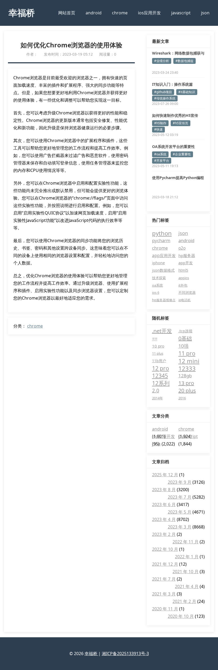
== (154, 338)
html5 (183, 270)
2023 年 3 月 (179, 527)
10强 (183, 346)
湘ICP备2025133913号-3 (125, 653)
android (94, 13)
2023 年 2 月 (164, 534)
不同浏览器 (187, 292)
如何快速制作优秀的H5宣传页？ (175, 115)
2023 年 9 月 (179, 482)
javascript (181, 13)
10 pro (158, 346)
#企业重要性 (182, 154)
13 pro (186, 383)
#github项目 (163, 92)
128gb (185, 376)
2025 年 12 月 (165, 475)
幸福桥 (22, 13)
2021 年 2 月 (184, 601)
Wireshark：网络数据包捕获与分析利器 (178, 53)
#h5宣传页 (180, 123)
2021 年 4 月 (187, 586)
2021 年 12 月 (165, 564)
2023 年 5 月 (179, 512)
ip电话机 (184, 300)
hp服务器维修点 (163, 300)
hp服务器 (186, 255)
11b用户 (159, 360)
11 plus (157, 353)
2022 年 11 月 (186, 542)
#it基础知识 (186, 92)
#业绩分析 (161, 61)
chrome (120, 13)
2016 (182, 398)
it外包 (182, 285)
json (205, 13)
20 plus (187, 390)
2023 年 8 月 (164, 490)
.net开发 (162, 330)
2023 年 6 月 (164, 504)
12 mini (188, 361)
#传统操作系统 (164, 98)
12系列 (161, 383)
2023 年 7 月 (179, 497)
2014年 (157, 398)
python (162, 233)
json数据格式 (163, 270)
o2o (182, 248)
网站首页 (66, 13)
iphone (158, 262)
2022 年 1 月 (187, 557)
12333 (187, 368)
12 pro (160, 368)
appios (183, 277)
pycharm (161, 240)
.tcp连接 (185, 330)
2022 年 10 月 (165, 549)
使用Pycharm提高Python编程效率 (178, 177)
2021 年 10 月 (186, 571)
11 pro (186, 353)
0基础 (185, 338)
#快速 (158, 129)
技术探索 (159, 277)
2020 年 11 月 (165, 609)
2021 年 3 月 (164, 594)
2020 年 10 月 (181, 616)
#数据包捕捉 (184, 61)
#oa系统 (160, 154)
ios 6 (155, 292)
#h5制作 (160, 123)
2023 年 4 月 (164, 519)
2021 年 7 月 (164, 579)
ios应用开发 (149, 13)
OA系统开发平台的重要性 (173, 146)
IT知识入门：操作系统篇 (172, 84)
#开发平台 (161, 160)
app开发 (185, 262)
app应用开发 (164, 255)
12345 (160, 375)
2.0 (155, 390)
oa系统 (157, 285)
